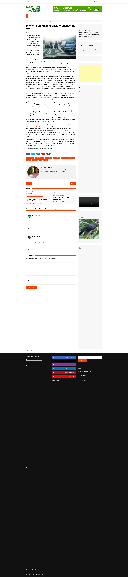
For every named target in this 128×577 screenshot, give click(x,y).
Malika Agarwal (58, 201)
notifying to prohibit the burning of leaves (60, 71)
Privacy (95, 574)
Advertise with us (55, 380)
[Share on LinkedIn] (38, 154)
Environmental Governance (38, 196)
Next (72, 183)
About (27, 1)
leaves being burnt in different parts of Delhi (37, 69)
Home (28, 21)
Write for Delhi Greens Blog (84, 365)
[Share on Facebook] (28, 154)
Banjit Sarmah (31, 203)
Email (27, 280)
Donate (31, 1)
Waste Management (48, 16)
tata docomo (44, 160)
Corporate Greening (72, 16)
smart (29, 160)
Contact (35, 1)
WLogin (90, 574)
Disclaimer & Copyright (31, 569)
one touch (72, 157)
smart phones (36, 160)
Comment (28, 261)
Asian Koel (81, 217)
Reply (29, 228)
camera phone (30, 157)
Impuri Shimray (30, 32)
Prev (30, 183)
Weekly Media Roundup (86, 45)
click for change (40, 157)
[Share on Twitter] (33, 154)
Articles (32, 21)
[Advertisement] (90, 73)
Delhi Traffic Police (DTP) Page (34, 126)
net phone (65, 157)
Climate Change (63, 16)
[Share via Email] (48, 154)
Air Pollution (31, 16)
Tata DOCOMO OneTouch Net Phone (45, 97)
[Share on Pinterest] (43, 154)
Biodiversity (55, 16)
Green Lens (57, 157)
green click (49, 157)
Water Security (39, 16)
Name (27, 274)
